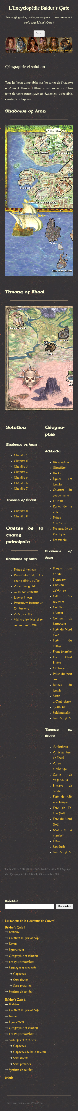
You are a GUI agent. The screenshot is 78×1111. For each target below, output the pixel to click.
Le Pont (58, 501)
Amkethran (60, 747)
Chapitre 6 (21, 483)
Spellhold (59, 707)
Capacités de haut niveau (29, 1052)
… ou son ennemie (26, 592)
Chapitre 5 (21, 477)
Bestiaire (14, 932)
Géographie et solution (23, 874)
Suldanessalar (61, 712)
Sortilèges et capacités (22, 967)
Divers (13, 944)
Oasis (56, 841)
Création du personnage (24, 938)
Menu (39, 33)
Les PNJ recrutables (21, 962)
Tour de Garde (62, 718)
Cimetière (59, 467)
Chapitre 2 (21, 461)
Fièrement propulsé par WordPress (24, 1103)
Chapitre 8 (21, 511)
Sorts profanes (22, 985)
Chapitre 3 (21, 466)
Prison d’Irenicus (25, 569)
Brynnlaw (59, 579)
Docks (57, 473)
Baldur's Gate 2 (50, 869)
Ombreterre (60, 668)
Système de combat (21, 991)
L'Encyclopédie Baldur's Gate (39, 8)
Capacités (19, 973)
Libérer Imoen (23, 597)
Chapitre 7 (21, 488)
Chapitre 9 (21, 516)
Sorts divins (20, 980)
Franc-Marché (62, 651)
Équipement (16, 950)
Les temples (60, 540)
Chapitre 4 (21, 472)
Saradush (59, 846)
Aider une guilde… (26, 586)
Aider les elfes (23, 614)
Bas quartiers (61, 462)
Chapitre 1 (21, 455)
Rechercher (11, 901)
